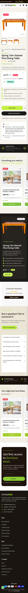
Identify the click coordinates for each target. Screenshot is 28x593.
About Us (3, 566)
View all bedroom (5, 394)
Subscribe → (14, 478)
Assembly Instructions (6, 568)
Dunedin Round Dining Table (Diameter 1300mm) (11, 190)
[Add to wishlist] (19, 399)
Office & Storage (5, 533)
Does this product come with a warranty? (12, 355)
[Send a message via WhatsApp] (3, 587)
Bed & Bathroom (5, 521)
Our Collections (5, 536)
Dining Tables (8, 49)
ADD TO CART (12, 108)
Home (2, 49)
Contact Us (4, 574)
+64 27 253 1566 (8, 511)
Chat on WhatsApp (19, 1)
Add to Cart (12, 204)
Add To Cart (8, 274)
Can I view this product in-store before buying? (12, 361)
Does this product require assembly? (11, 346)
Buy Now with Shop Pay (14, 113)
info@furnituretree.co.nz (10, 504)
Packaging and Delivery (7, 545)
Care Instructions (5, 571)
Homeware (4, 524)
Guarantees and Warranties (8, 551)
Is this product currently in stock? (11, 342)
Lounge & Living (5, 527)
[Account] (20, 5)
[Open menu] (2, 5)
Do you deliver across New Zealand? (11, 337)
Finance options (5, 548)
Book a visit (7, 137)
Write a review (14, 297)
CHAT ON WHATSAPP (10, 327)
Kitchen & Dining (5, 530)
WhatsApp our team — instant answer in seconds (14, 118)
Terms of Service (5, 554)
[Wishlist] (23, 5)
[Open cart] (26, 5)
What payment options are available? (12, 351)
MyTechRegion (16, 590)
